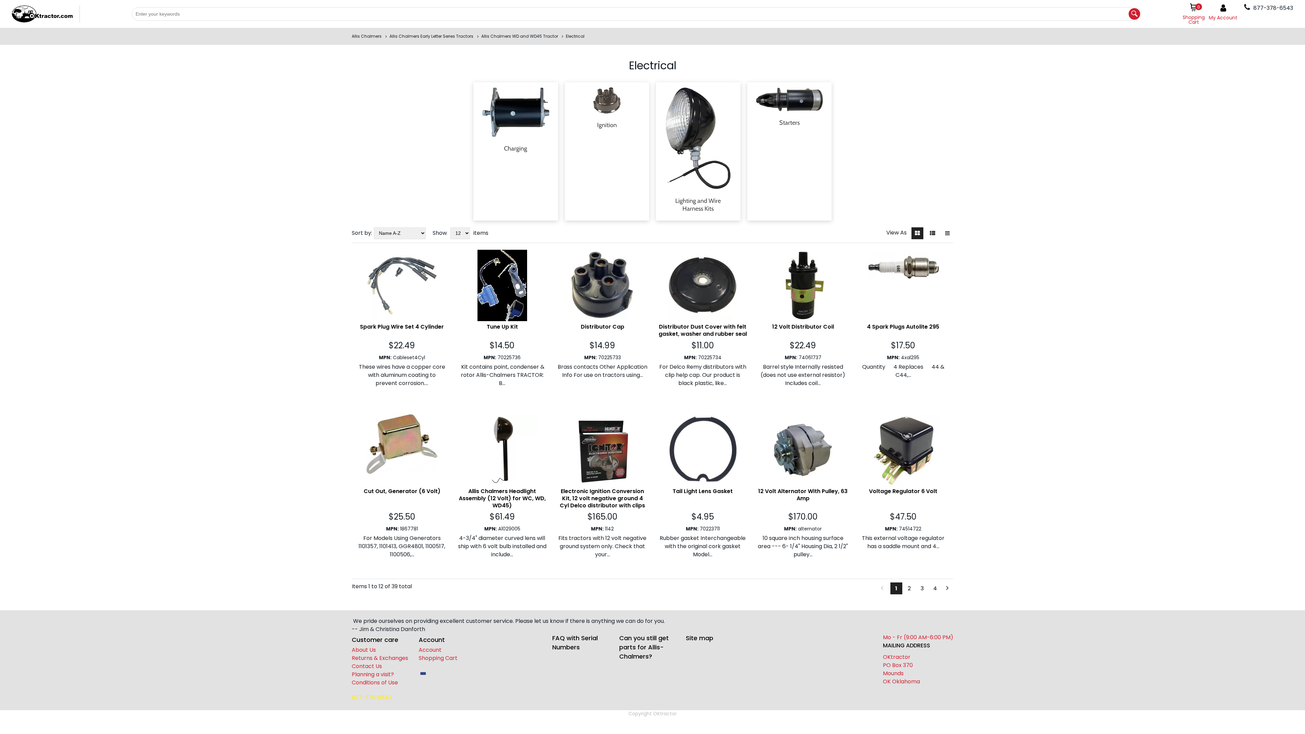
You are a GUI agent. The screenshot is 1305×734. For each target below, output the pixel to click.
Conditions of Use (375, 682)
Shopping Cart (438, 658)
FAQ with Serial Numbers (575, 642)
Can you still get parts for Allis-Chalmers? (644, 647)
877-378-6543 (372, 697)
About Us (364, 650)
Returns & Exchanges (380, 658)
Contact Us (367, 666)
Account (430, 650)
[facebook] (423, 673)
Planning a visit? (373, 674)
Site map (699, 638)
